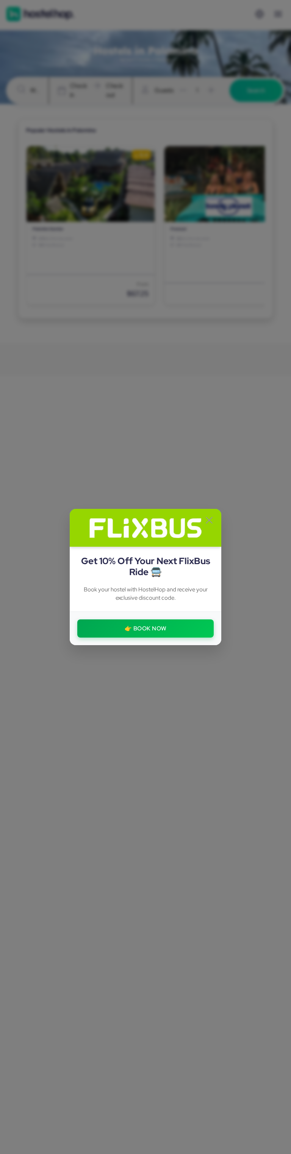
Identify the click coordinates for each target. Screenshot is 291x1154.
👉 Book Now (146, 628)
